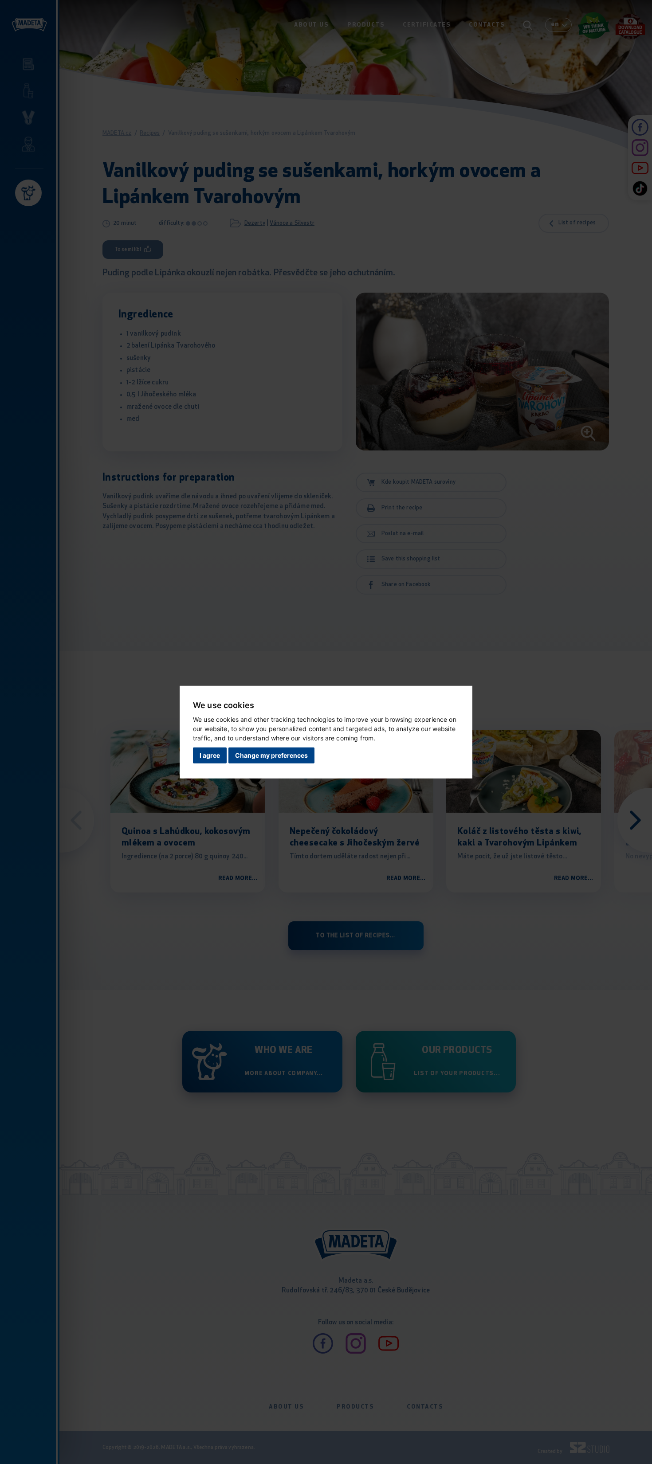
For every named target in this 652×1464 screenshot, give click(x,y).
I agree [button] (210, 755)
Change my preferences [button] (271, 755)
